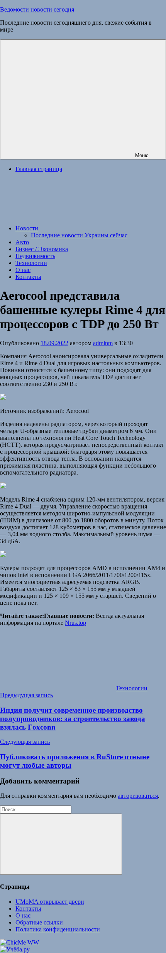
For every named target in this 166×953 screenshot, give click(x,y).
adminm (103, 343)
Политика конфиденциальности (57, 929)
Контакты (28, 276)
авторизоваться (138, 795)
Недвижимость (35, 256)
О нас (22, 270)
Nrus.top (75, 622)
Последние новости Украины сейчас (79, 235)
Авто (22, 242)
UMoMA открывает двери (49, 901)
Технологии (31, 263)
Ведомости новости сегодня (37, 9)
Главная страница (38, 169)
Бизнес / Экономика (41, 249)
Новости (26, 228)
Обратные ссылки (39, 922)
